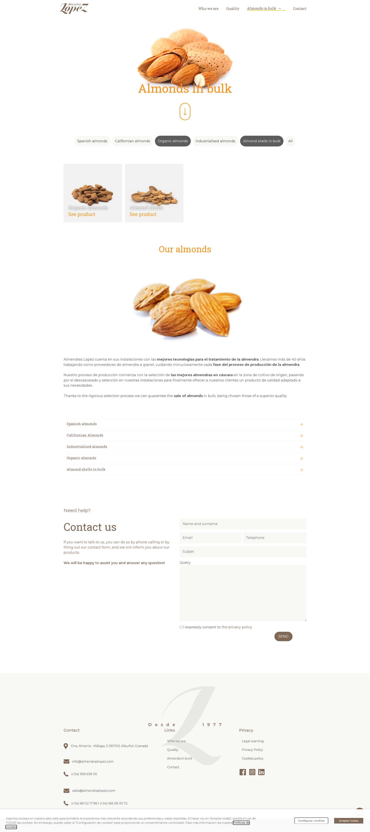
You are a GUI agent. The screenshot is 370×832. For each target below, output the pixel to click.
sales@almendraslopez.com (93, 790)
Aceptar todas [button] (348, 820)
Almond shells (146, 207)
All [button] (290, 141)
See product (81, 214)
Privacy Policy (252, 750)
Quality (232, 8)
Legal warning (253, 741)
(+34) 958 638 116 (84, 774)
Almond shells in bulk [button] (262, 141)
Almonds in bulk (261, 8)
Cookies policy (252, 758)
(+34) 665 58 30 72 (113, 803)
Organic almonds (88, 207)
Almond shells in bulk (86, 469)
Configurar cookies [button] (311, 820)
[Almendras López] (74, 8)
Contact (299, 8)
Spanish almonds (82, 423)
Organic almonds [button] (173, 141)
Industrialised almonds (87, 446)
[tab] (185, 423)
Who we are (208, 8)
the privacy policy (237, 627)
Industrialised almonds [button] (215, 141)
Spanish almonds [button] (92, 141)
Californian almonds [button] (132, 141)
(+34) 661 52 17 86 (84, 803)
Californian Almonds (85, 435)
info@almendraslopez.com (93, 761)
